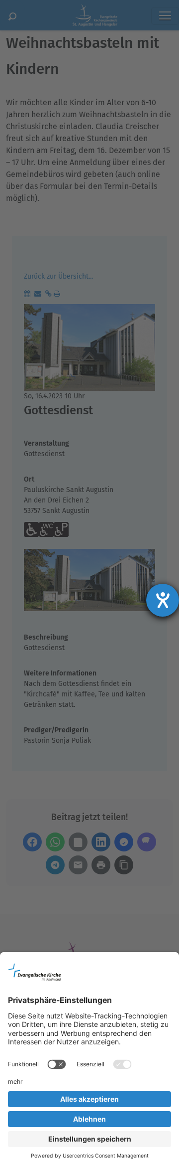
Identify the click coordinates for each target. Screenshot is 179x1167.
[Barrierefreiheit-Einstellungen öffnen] (162, 600)
